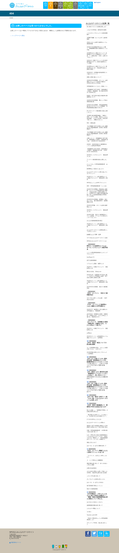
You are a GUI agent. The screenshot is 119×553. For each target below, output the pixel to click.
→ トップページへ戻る (17, 35)
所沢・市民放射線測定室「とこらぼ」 (97, 186)
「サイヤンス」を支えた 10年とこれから (97, 456)
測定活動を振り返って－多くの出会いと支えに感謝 (97, 464)
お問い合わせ (100, 535)
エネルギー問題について (93, 508)
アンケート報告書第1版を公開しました (97, 160)
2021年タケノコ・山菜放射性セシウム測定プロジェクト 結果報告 (97, 337)
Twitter (94, 535)
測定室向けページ (16, 542)
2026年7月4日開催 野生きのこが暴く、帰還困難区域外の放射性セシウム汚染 (97, 48)
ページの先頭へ (115, 549)
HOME (11, 18)
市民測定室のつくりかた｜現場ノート (97, 86)
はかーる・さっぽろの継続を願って (96, 445)
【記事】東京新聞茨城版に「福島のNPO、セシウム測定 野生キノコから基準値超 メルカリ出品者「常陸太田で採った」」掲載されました (97, 117)
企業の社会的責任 (92, 468)
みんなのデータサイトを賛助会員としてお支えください (97, 230)
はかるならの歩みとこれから (95, 502)
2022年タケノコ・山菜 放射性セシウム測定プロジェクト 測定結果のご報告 (97, 282)
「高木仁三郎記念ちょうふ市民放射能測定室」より (97, 519)
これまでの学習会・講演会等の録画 (96, 30)
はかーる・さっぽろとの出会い (95, 482)
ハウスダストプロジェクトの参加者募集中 (97, 33)
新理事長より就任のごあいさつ (95, 168)
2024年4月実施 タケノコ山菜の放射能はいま (97, 206)
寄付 (90, 6)
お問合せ (89, 333)
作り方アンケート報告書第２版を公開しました (97, 111)
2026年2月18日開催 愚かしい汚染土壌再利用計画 (97, 101)
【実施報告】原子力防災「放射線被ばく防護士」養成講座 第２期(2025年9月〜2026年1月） (97, 91)
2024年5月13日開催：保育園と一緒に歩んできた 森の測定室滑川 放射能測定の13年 (97, 201)
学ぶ (65, 6)
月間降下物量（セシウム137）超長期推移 (97, 38)
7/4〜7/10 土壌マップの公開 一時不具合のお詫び (97, 298)
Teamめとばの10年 (92, 515)
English (98, 2)
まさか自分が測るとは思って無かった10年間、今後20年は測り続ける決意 (97, 472)
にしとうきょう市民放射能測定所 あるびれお (97, 164)
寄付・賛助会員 (91, 123)
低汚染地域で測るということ (95, 485)
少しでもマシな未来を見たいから (96, 479)
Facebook (88, 535)
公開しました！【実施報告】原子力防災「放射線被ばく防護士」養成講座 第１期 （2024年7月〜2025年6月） (97, 140)
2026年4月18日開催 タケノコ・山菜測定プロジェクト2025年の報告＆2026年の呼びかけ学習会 (97, 82)
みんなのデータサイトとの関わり (96, 422)
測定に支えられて (92, 442)
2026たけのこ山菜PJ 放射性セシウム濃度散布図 (97, 43)
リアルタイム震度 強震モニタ (95, 263)
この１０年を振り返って (93, 476)
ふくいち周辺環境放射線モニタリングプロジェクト (97, 253)
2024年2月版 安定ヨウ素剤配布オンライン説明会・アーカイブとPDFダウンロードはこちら (97, 216)
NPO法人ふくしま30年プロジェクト (97, 182)
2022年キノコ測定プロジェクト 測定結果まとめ (97, 267)
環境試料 (60, 6)
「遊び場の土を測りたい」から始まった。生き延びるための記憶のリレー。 (97, 415)
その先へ (89, 511)
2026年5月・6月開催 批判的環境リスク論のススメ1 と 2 (97, 73)
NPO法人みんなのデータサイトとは (96, 241)
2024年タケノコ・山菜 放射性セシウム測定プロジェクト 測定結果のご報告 (97, 178)
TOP (45, 6)
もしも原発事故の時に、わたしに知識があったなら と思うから (97, 348)
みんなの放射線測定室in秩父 (94, 220)
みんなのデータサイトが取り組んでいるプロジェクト (97, 172)
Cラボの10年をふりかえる (94, 419)
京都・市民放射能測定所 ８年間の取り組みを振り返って (97, 431)
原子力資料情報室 (92, 260)
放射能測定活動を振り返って (95, 505)
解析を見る (70, 6)
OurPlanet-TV (90, 257)
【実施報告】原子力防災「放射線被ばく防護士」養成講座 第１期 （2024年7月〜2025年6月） (97, 150)
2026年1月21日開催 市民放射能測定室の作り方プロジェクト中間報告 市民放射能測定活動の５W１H (97, 106)
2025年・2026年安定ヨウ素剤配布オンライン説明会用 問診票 (97, 145)
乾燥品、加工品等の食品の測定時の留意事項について (97, 96)
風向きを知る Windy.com (94, 271)
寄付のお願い (106, 535)
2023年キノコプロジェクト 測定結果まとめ (97, 210)
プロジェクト (75, 6)
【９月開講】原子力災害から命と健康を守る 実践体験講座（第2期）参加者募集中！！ (97, 127)
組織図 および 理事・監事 (94, 234)
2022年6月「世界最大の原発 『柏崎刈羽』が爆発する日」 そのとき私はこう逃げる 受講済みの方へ (97, 315)
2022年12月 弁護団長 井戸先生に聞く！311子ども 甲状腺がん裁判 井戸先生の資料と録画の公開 (97, 276)
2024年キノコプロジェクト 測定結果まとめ (97, 155)
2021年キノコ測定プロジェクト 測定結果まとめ (97, 329)
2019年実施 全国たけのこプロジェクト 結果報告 (97, 353)
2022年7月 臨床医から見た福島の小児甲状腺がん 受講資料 (97, 310)
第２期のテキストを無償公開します (96, 26)
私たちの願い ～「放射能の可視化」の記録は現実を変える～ (97, 410)
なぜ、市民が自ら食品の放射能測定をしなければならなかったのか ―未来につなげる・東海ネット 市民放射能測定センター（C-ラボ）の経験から (97, 437)
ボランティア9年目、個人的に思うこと (97, 523)
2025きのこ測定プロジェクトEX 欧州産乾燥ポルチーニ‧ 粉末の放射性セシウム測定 (97, 62)
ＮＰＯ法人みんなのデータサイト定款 (97, 237)
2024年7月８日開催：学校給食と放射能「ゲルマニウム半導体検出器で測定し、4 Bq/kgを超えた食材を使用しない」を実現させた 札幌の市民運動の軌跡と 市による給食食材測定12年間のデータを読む (97, 192)
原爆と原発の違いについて (94, 77)
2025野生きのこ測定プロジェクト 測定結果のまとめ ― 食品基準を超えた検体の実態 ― (97, 68)
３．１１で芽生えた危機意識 (95, 460)
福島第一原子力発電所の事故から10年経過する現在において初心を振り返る (97, 426)
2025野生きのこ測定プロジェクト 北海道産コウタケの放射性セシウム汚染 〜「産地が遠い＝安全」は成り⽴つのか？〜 (97, 55)
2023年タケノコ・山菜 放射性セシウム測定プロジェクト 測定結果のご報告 (97, 225)
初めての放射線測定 (92, 488)
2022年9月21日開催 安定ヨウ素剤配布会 (97, 287)
